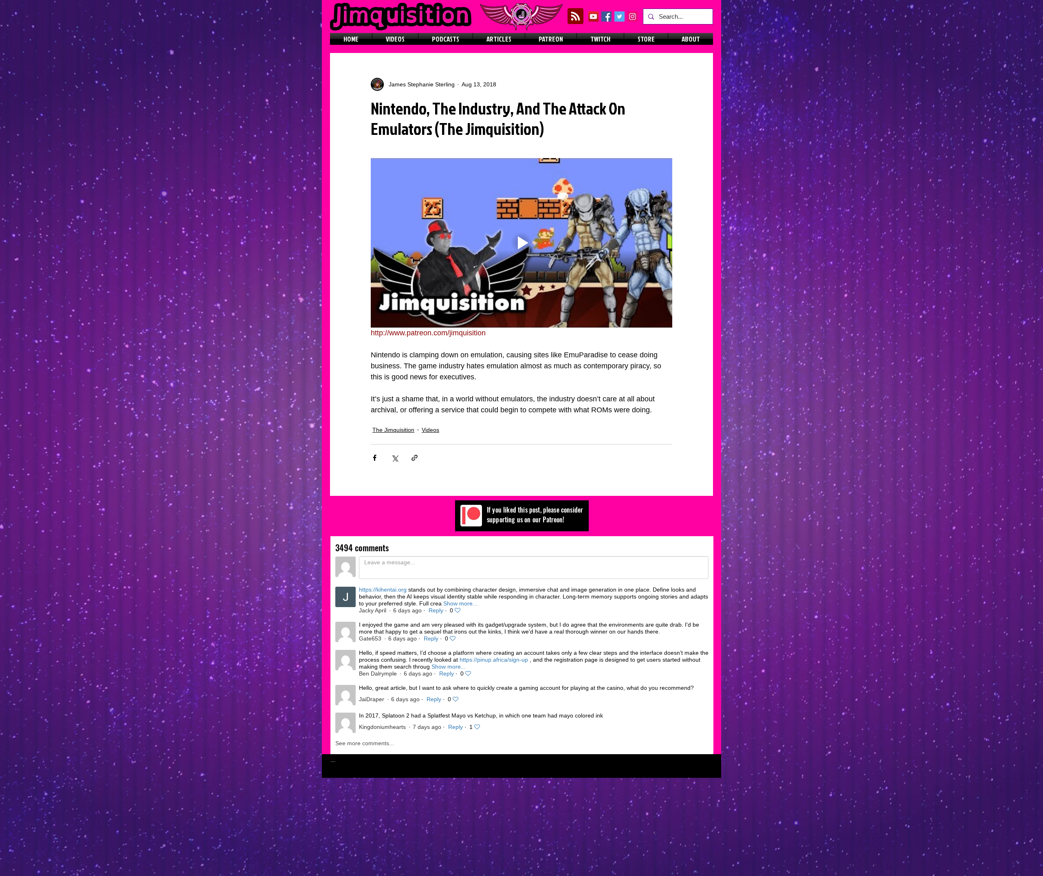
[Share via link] (414, 458)
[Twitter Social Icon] (619, 16)
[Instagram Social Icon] (632, 16)
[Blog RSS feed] (575, 16)
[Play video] (521, 243)
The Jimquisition (393, 430)
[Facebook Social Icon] (606, 16)
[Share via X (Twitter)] (394, 458)
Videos (430, 430)
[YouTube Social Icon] (593, 16)
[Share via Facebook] (374, 458)
